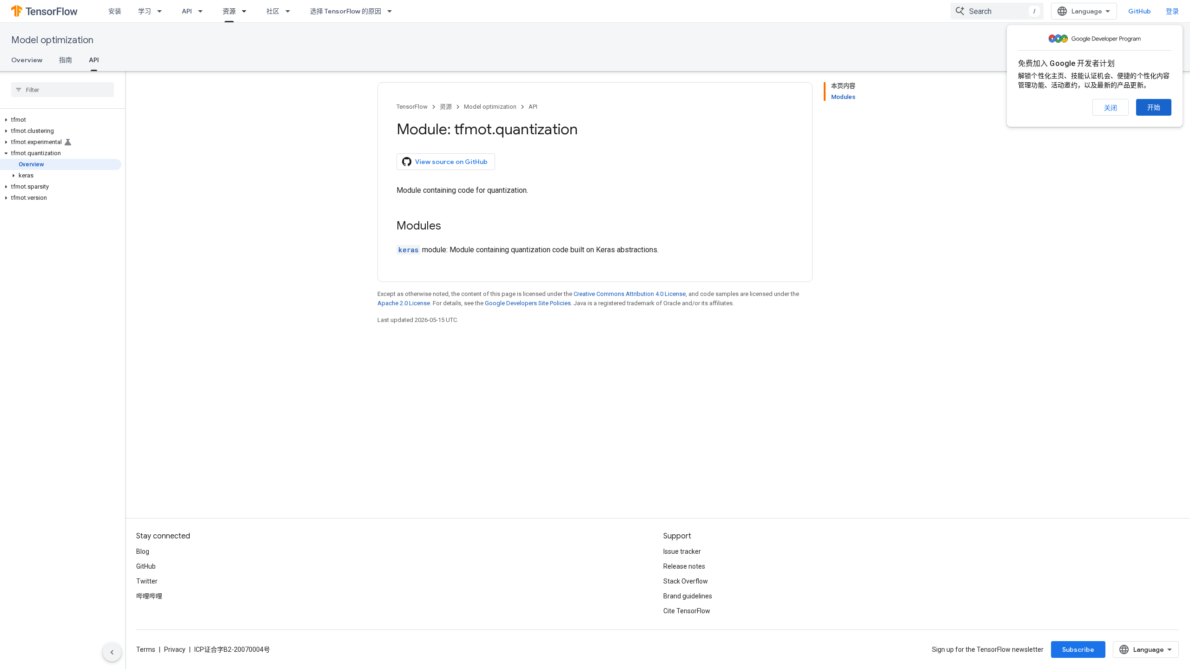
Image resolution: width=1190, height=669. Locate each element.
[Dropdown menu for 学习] (162, 11)
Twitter (147, 581)
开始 (1153, 107)
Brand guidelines (687, 596)
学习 (144, 11)
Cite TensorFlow (686, 611)
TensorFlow (412, 106)
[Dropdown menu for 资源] (247, 11)
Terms (145, 649)
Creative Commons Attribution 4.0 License (630, 293)
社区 (272, 11)
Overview (26, 60)
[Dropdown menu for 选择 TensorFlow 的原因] (392, 11)
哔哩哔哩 (149, 596)
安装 (114, 11)
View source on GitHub (451, 161)
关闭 (1110, 108)
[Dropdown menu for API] (203, 11)
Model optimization (52, 40)
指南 (65, 60)
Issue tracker (682, 551)
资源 (229, 11)
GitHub (1139, 11)
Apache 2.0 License (403, 303)
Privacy (174, 649)
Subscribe (1078, 649)
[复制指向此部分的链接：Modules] (450, 226)
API (187, 11)
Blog (142, 551)
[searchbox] (62, 89)
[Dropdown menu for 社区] (290, 11)
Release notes (684, 566)
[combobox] (997, 11)
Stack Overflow (685, 581)
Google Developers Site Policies (528, 303)
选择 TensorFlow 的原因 (345, 11)
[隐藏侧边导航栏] (112, 652)
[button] (60, 119)
